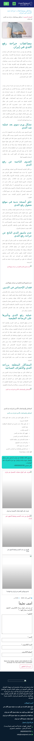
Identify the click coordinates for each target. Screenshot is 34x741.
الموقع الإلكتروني (27, 652)
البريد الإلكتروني (26, 644)
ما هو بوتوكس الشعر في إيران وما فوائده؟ (18, 591)
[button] (14, 3)
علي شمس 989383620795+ (23, 465)
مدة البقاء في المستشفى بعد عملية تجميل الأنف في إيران (18, 715)
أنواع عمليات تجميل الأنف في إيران (24, 718)
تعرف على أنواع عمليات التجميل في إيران (18, 511)
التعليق (29, 613)
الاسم (30, 637)
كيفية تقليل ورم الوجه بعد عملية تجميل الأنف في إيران (18, 712)
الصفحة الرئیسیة (27, 17)
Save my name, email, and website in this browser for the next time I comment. (18, 661)
